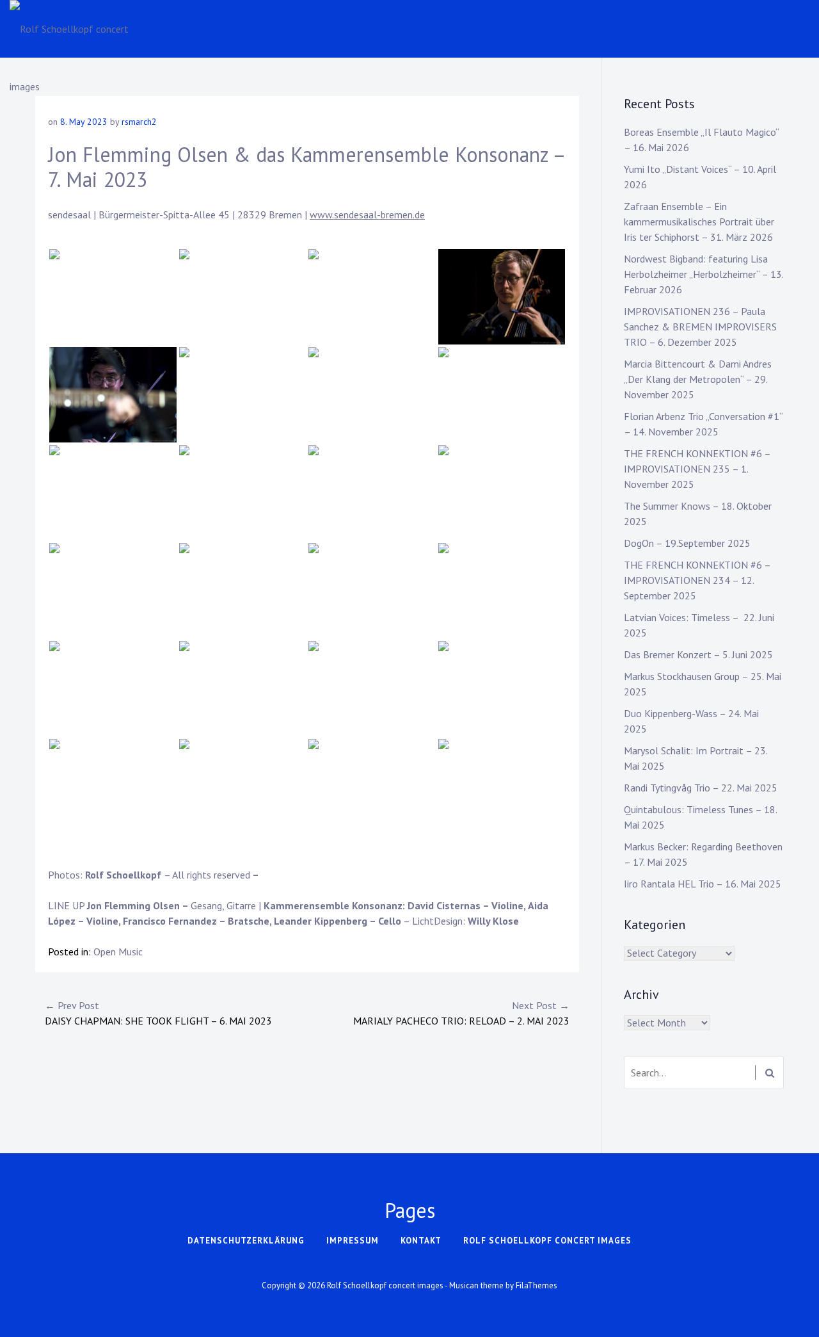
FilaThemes (536, 1285)
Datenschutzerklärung (246, 1240)
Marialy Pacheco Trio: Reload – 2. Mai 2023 (461, 1013)
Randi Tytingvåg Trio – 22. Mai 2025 (700, 787)
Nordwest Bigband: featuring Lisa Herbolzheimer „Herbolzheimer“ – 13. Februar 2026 (703, 274)
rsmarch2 (139, 121)
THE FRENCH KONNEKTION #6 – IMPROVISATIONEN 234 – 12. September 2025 (697, 580)
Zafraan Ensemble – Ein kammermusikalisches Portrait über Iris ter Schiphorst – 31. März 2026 (699, 221)
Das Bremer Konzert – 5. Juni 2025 (698, 654)
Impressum (352, 1240)
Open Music (118, 951)
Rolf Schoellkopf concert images (547, 1240)
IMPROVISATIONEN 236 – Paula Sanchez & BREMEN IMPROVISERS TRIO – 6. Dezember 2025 (700, 326)
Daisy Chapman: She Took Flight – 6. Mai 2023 (158, 1013)
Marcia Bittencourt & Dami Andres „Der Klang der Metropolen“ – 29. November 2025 (698, 379)
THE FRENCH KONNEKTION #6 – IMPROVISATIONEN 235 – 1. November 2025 (697, 468)
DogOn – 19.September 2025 (687, 543)
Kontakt (421, 1240)
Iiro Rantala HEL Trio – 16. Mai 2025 (702, 883)
